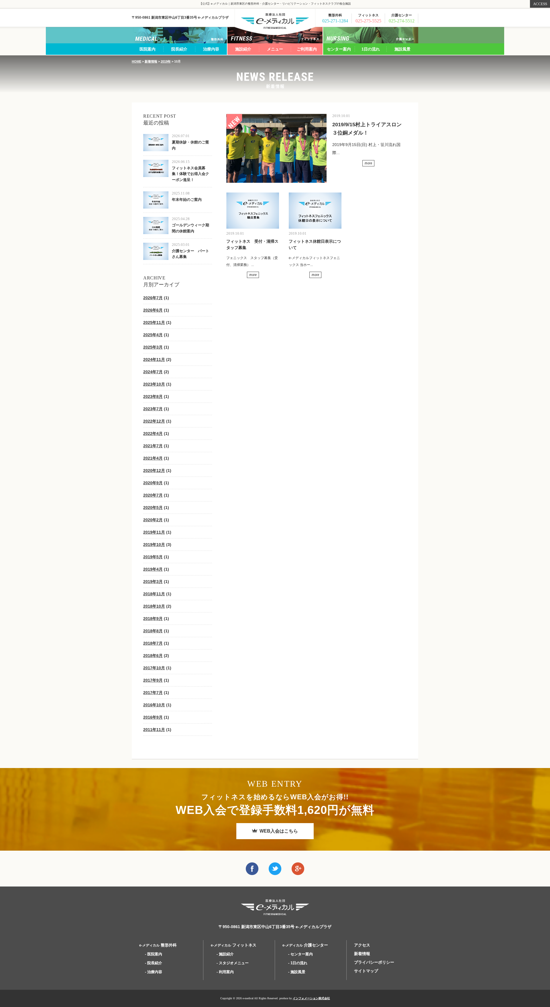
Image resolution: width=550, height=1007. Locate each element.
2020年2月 (153, 520)
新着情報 (151, 61)
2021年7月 (153, 446)
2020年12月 (154, 470)
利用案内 (226, 972)
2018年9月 (153, 618)
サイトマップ (366, 971)
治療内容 (211, 49)
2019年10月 (154, 544)
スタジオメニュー (234, 963)
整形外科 (158, 945)
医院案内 (148, 49)
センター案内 (339, 49)
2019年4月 (153, 569)
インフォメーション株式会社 (311, 998)
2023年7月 (153, 409)
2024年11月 (154, 359)
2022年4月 (153, 433)
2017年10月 (154, 668)
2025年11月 (154, 322)
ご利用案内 (307, 49)
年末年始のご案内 (187, 199)
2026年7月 (153, 298)
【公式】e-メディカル (275, 21)
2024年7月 (153, 372)
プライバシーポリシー (374, 962)
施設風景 (402, 49)
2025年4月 (153, 335)
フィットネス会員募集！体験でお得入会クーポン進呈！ (190, 174)
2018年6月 (153, 655)
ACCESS (540, 4)
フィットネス (233, 945)
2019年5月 (153, 557)
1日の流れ (371, 49)
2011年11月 (154, 729)
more (368, 163)
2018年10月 (154, 606)
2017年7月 (153, 692)
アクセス (362, 945)
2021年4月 (153, 458)
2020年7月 (153, 495)
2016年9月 (153, 717)
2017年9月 (153, 680)
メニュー (275, 49)
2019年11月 (154, 532)
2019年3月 (153, 581)
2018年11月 (154, 594)
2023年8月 (153, 396)
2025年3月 (153, 347)
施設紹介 (243, 49)
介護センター (305, 945)
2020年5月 (153, 507)
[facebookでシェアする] (252, 871)
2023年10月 (154, 384)
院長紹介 (179, 49)
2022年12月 (154, 421)
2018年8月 (153, 631)
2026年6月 (153, 310)
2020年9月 (153, 483)
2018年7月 (153, 643)
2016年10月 (154, 705)
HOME (136, 61)
